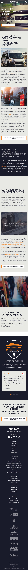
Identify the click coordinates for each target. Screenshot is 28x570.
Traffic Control (14, 484)
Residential (14, 460)
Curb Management (14, 478)
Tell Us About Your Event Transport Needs (14, 138)
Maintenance (14, 487)
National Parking (14, 2)
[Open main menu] (2, 2)
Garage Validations (14, 500)
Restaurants (14, 469)
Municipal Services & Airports (14, 472)
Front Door (14, 491)
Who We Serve (14, 456)
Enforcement (14, 485)
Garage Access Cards (14, 498)
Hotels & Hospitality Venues (14, 467)
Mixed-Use (14, 458)
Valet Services (14, 482)
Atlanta (14, 443)
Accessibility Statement (14, 562)
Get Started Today (8, 25)
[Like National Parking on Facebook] (9, 437)
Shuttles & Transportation (14, 480)
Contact (14, 496)
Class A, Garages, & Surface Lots (14, 465)
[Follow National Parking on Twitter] (11, 437)
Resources (14, 450)
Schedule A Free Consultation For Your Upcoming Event (14, 419)
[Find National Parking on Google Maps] (19, 437)
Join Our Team (14, 452)
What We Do (14, 476)
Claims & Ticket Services (14, 502)
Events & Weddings (14, 471)
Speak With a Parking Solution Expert (13, 266)
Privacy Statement (14, 564)
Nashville (14, 447)
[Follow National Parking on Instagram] (14, 437)
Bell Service (14, 493)
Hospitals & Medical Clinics (14, 463)
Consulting (14, 489)
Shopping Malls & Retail (14, 461)
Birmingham (14, 445)
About (14, 441)
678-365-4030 (14, 434)
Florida (14, 448)
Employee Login (14, 566)
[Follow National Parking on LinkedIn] (16, 437)
